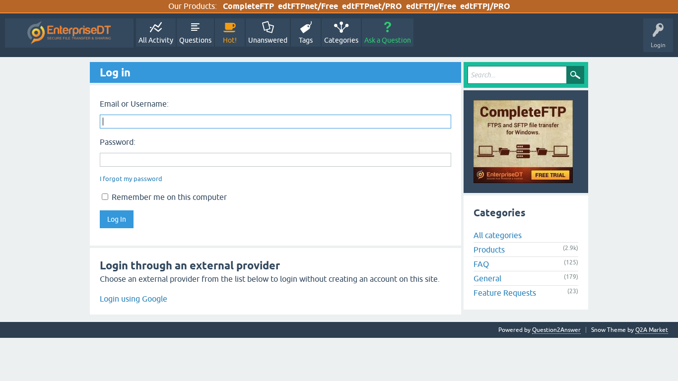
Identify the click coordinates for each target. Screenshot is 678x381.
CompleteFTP (248, 6)
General (487, 278)
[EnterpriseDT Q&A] (69, 33)
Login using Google (133, 298)
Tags (306, 40)
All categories (498, 235)
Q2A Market (651, 329)
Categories (341, 40)
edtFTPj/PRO (485, 6)
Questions (195, 40)
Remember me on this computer (168, 196)
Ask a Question (387, 40)
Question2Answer (556, 329)
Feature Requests (505, 292)
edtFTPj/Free (431, 6)
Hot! (230, 40)
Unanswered (267, 40)
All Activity (155, 40)
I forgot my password (131, 179)
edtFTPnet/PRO (372, 6)
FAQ (481, 263)
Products (489, 249)
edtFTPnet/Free (308, 6)
